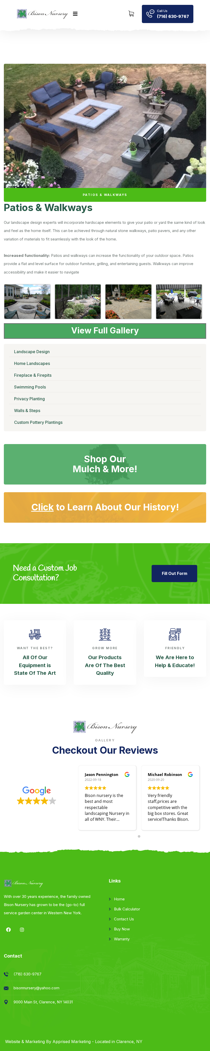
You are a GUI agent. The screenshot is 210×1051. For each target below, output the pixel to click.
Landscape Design (32, 351)
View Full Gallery (105, 330)
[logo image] (42, 14)
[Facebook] (8, 929)
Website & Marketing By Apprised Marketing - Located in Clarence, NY (73, 1041)
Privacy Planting (29, 398)
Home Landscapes (32, 363)
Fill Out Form (174, 573)
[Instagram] (22, 929)
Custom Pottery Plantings (38, 422)
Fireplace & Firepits (32, 375)
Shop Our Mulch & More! (105, 464)
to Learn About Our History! (105, 507)
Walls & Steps (27, 410)
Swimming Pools (30, 387)
